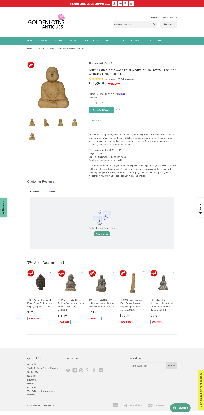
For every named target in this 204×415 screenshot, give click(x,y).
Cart (171, 24)
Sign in (154, 17)
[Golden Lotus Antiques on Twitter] (68, 371)
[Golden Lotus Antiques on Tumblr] (94, 371)
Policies (30, 383)
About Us (31, 364)
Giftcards (31, 387)
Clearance (44, 40)
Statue (97, 40)
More (159, 40)
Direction (31, 379)
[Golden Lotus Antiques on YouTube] (101, 371)
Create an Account (169, 17)
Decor (148, 40)
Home (30, 40)
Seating (73, 40)
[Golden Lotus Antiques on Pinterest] (81, 371)
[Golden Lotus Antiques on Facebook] (74, 371)
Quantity (93, 97)
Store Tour (32, 375)
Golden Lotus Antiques (44, 405)
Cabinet (59, 40)
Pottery (121, 40)
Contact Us (32, 371)
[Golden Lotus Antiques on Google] (88, 371)
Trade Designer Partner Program (42, 368)
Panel (109, 40)
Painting (135, 40)
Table (85, 40)
